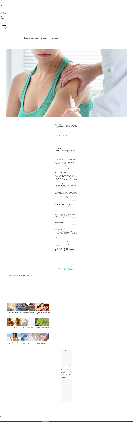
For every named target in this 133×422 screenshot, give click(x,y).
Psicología (4, 11)
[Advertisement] (84, 45)
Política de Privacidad (5, 20)
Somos (3, 18)
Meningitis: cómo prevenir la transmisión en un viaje (65, 268)
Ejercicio (5, 28)
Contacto (3, 19)
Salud (3, 12)
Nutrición (4, 10)
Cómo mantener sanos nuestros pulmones (64, 267)
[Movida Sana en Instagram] (3, 25)
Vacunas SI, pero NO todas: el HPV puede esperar (65, 269)
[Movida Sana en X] (4, 25)
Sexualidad (4, 13)
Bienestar (5, 27)
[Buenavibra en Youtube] (5, 25)
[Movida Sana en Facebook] (2, 25)
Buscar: (1, 416)
